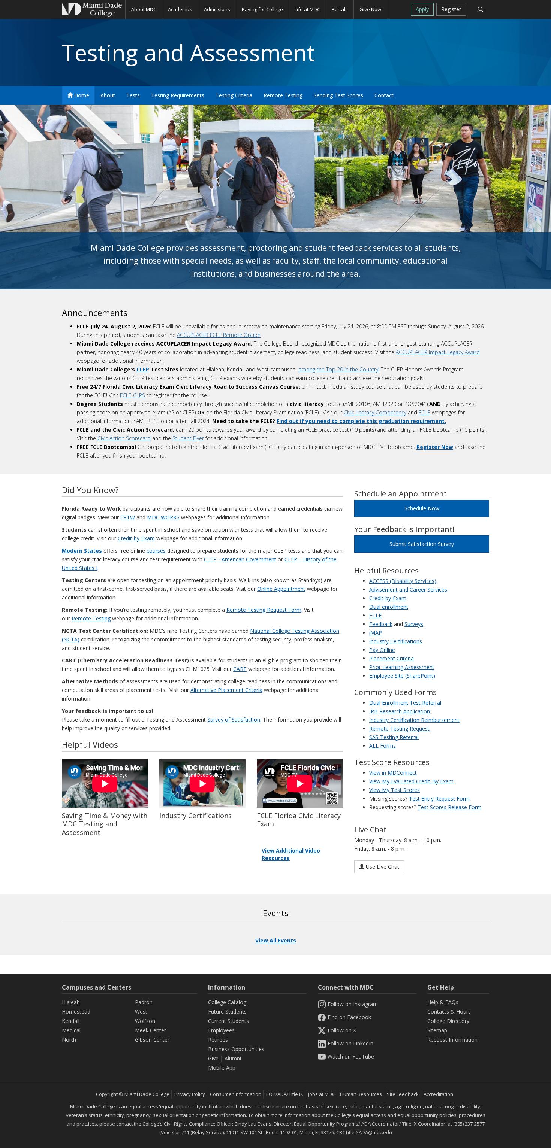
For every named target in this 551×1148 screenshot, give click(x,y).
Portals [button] (340, 9)
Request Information (452, 1039)
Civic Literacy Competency (375, 412)
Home (81, 95)
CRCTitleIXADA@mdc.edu (364, 1132)
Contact (384, 95)
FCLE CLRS (132, 395)
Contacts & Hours (449, 1011)
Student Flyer (188, 438)
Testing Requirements (177, 95)
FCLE (424, 412)
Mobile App (221, 1067)
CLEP (142, 369)
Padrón (144, 1002)
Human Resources (361, 1094)
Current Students (228, 1020)
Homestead (76, 1011)
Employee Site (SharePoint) (402, 675)
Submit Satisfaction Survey (421, 543)
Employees (221, 1030)
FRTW (127, 517)
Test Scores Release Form (450, 807)
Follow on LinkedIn (350, 1043)
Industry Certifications (395, 641)
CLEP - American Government (240, 559)
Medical (71, 1030)
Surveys (413, 624)
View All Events (275, 940)
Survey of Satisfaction (233, 719)
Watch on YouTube (351, 1056)
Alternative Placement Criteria (226, 689)
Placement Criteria (391, 658)
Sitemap (437, 1030)
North (69, 1039)
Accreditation (438, 1094)
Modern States (82, 550)
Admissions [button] (217, 9)
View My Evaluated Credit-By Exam (411, 781)
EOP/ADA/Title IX (284, 1094)
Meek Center (150, 1030)
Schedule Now (421, 508)
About (107, 95)
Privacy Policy (189, 1094)
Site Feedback (403, 1094)
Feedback (380, 624)
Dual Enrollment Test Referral (405, 702)
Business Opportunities (236, 1049)
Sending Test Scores (338, 95)
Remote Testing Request (399, 728)
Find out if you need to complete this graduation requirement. (361, 421)
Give (213, 1058)
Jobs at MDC (321, 1094)
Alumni (233, 1058)
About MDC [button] (143, 9)
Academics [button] (180, 9)
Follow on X (342, 1030)
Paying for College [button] (262, 9)
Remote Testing (283, 95)
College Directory (448, 1020)
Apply (422, 9)
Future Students (227, 1011)
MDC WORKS (163, 517)
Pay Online (382, 649)
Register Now (434, 446)
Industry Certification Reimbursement (414, 719)
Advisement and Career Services (408, 589)
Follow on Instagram (353, 1004)
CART (240, 668)
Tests (133, 95)
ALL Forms (382, 745)
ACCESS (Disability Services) (402, 580)
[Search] (480, 9)
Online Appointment (281, 588)
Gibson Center (152, 1039)
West (141, 1011)
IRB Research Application (399, 711)
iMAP (375, 632)
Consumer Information (235, 1094)
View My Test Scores (394, 789)
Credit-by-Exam (136, 538)
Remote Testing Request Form (263, 609)
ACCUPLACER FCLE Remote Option (219, 334)
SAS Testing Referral (394, 737)
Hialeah (71, 1002)
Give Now (370, 9)
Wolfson (145, 1020)
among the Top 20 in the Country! (338, 369)
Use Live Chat (381, 866)
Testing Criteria (234, 95)
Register (451, 9)
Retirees (218, 1039)
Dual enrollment (388, 606)
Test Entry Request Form (439, 798)
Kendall (70, 1020)
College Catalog (227, 1002)
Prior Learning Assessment (401, 667)
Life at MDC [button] (307, 9)
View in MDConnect (393, 772)
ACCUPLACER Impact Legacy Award (438, 352)
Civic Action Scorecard (124, 438)
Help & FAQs (442, 1002)
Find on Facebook (349, 1017)
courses (156, 550)
